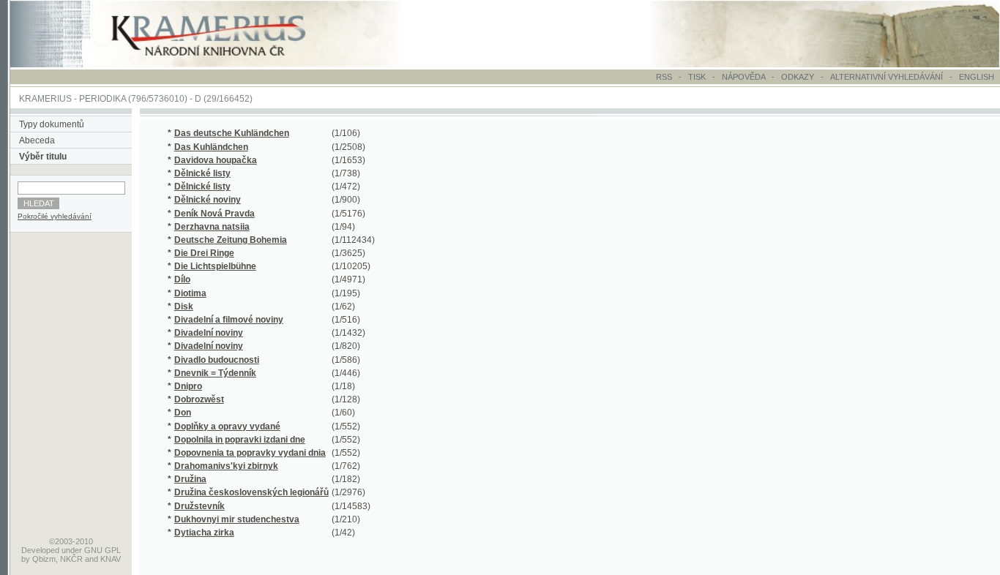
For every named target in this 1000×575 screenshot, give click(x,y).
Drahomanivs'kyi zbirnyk (226, 466)
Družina (190, 479)
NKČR (71, 559)
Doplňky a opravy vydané (227, 426)
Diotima (190, 293)
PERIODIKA (102, 99)
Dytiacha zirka (204, 532)
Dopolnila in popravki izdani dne (239, 440)
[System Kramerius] (224, 64)
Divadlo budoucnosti (216, 360)
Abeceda (37, 140)
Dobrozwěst (199, 399)
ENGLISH (976, 76)
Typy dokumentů (51, 124)
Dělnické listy (202, 173)
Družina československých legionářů (251, 492)
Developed (40, 550)
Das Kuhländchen (211, 147)
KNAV (110, 559)
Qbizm (44, 559)
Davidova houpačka (215, 160)
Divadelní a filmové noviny (228, 320)
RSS (664, 76)
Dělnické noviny (207, 200)
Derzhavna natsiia (212, 227)
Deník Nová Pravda (214, 213)
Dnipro (188, 386)
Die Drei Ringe (204, 253)
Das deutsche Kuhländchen (231, 133)
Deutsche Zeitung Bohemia (230, 240)
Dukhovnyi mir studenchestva (236, 519)
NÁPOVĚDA (743, 76)
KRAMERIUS (45, 99)
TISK (698, 76)
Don (182, 412)
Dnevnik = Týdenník (215, 373)
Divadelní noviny (208, 333)
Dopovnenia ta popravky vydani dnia (250, 453)
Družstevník (199, 506)
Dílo (182, 279)
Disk (183, 306)
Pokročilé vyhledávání (55, 216)
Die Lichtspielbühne (215, 266)
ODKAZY (797, 76)
